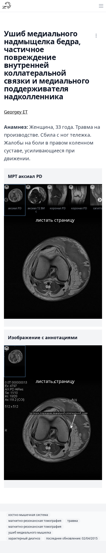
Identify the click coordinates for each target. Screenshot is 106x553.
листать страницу (55, 220)
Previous (6, 200)
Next (99, 200)
